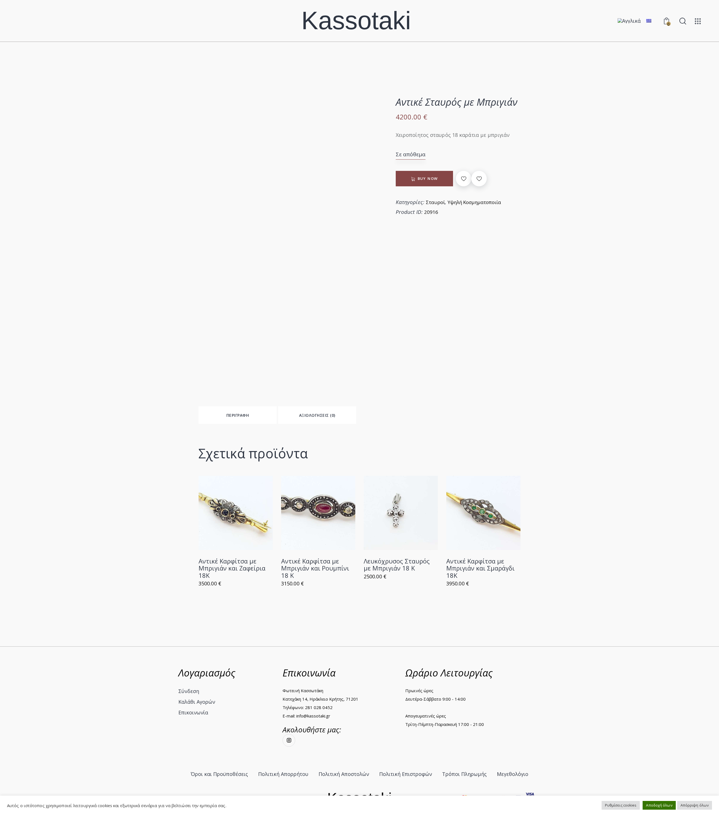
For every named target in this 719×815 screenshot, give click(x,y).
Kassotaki (356, 20)
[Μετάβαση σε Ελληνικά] (648, 20)
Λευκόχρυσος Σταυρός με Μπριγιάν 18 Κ (397, 565)
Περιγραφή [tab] (237, 415)
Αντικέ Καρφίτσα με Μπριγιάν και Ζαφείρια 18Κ (232, 568)
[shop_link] (251, 513)
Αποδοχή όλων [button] (659, 805)
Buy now (428, 179)
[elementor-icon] (698, 21)
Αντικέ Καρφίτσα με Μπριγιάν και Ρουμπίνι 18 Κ (315, 568)
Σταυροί (435, 202)
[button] (463, 178)
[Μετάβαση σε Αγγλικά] (629, 20)
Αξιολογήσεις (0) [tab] (317, 415)
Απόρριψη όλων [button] (695, 805)
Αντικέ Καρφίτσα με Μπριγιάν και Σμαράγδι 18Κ (480, 568)
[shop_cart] (236, 513)
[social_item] (289, 740)
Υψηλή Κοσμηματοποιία (474, 202)
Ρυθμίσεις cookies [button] (621, 805)
